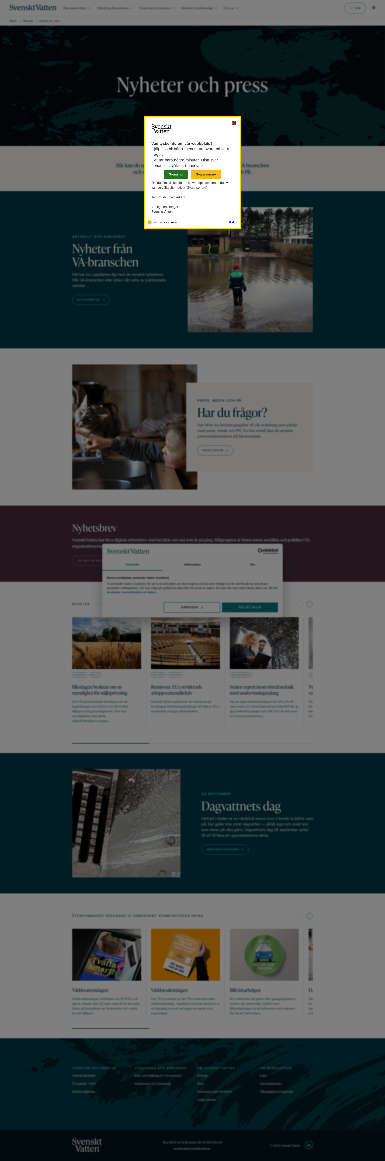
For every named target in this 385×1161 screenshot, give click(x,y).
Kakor (233, 222)
